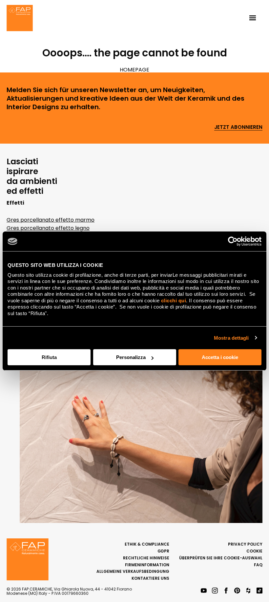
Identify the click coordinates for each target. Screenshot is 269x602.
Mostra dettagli (231, 338)
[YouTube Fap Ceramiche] (204, 591)
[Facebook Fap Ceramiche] (226, 591)
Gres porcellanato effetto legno (48, 228)
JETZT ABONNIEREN (238, 127)
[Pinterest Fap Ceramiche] (237, 591)
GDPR (163, 551)
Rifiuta (49, 357)
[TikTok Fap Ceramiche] (259, 591)
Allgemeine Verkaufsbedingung (132, 571)
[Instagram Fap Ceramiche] (215, 591)
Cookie (254, 551)
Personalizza (131, 357)
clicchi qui (173, 300)
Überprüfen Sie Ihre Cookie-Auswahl (220, 558)
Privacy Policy (245, 544)
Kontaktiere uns (150, 578)
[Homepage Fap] (20, 18)
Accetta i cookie (220, 357)
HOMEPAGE (134, 69)
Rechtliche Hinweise (146, 558)
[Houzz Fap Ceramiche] (248, 591)
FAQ (258, 565)
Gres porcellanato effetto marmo (50, 220)
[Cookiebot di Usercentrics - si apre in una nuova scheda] (232, 241)
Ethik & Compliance (147, 544)
